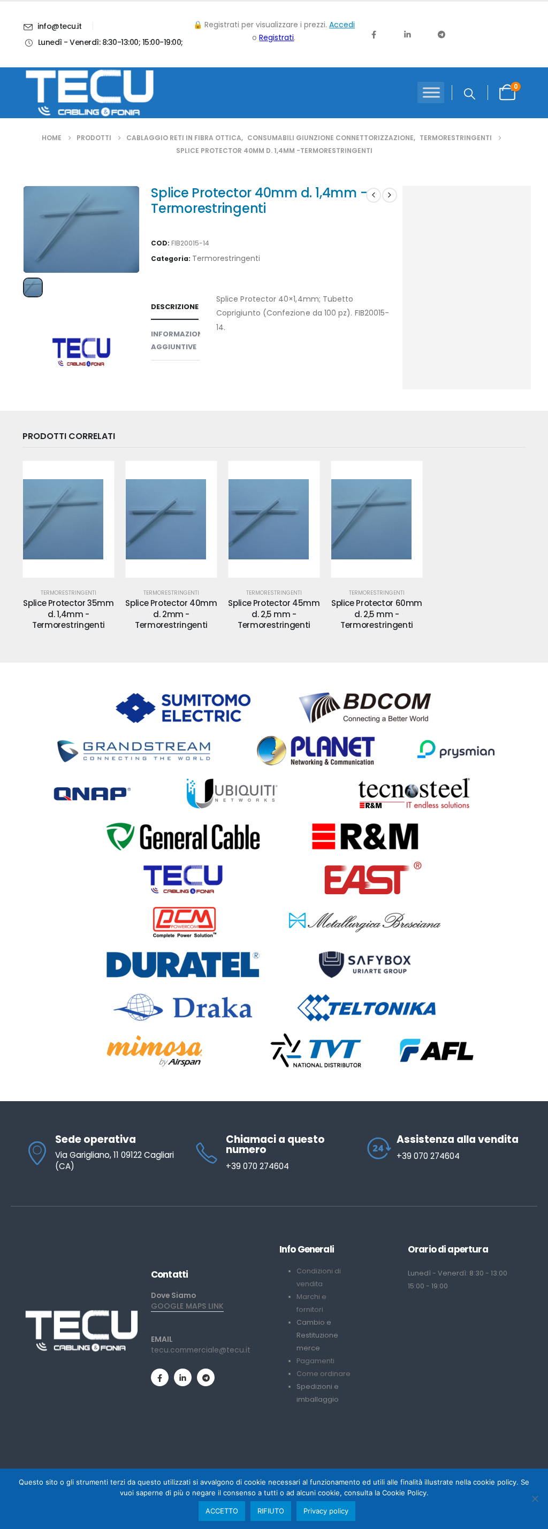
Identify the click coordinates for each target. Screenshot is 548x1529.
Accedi (342, 24)
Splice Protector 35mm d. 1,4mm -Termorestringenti (68, 614)
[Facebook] (373, 34)
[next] (389, 195)
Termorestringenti (226, 258)
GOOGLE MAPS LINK (187, 1306)
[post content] (68, 519)
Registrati (276, 37)
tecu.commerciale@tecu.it (200, 1349)
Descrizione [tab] (175, 307)
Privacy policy (325, 1511)
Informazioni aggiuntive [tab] (178, 340)
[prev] (373, 195)
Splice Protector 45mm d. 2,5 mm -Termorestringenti (273, 614)
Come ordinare (323, 1373)
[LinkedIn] (407, 34)
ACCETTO (222, 1511)
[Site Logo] (89, 93)
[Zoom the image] (81, 1314)
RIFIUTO (270, 1511)
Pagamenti (315, 1360)
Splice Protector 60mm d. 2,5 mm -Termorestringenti (376, 614)
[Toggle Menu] (431, 93)
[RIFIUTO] (534, 1498)
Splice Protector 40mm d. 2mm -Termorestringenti (171, 614)
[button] (469, 94)
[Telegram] (441, 34)
